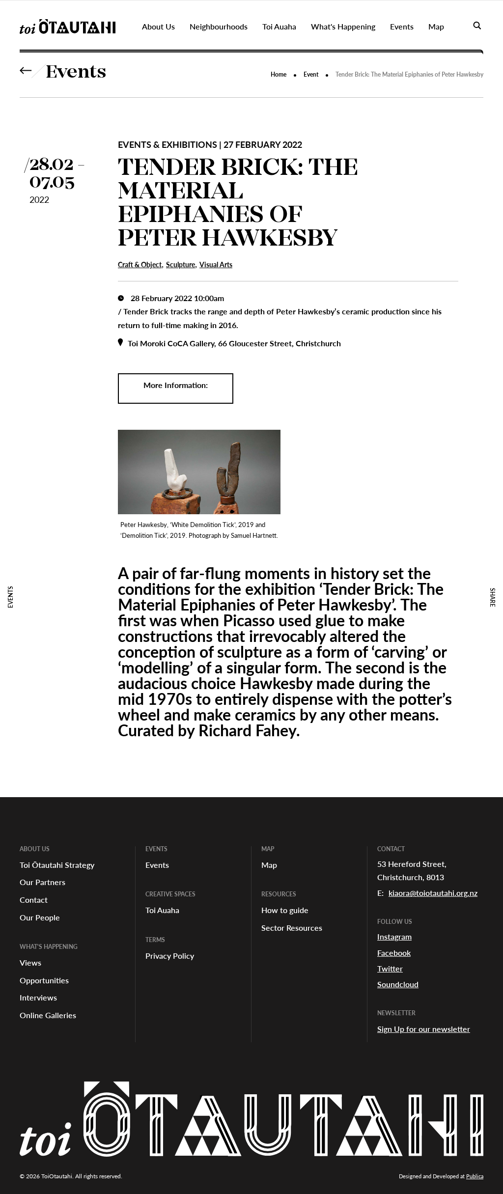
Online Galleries (48, 1015)
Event (311, 74)
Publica (474, 1176)
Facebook (394, 952)
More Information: (175, 384)
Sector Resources (291, 927)
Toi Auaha (162, 910)
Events (76, 73)
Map (269, 864)
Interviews (38, 997)
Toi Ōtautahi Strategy (57, 864)
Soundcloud (398, 984)
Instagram (394, 936)
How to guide (284, 910)
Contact (34, 899)
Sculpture (180, 264)
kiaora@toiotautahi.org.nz (433, 892)
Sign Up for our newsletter (423, 1028)
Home (278, 74)
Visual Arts (215, 264)
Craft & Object (140, 264)
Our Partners (42, 882)
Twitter (390, 968)
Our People (40, 917)
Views (30, 962)
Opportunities (44, 980)
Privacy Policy (169, 955)
